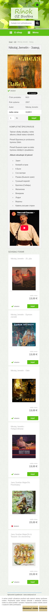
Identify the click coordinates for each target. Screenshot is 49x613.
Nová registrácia (23, 3)
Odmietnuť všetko (30, 608)
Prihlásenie (12, 3)
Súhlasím (43, 608)
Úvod (10, 42)
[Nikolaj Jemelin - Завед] (24, 55)
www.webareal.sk (29, 595)
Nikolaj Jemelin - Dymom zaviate (21, 316)
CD (15, 42)
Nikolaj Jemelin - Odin (20, 371)
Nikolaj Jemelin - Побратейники (18, 427)
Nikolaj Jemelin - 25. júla (21, 259)
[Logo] (24, 13)
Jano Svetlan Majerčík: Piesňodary (20, 483)
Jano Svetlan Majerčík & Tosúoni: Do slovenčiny (21, 535)
